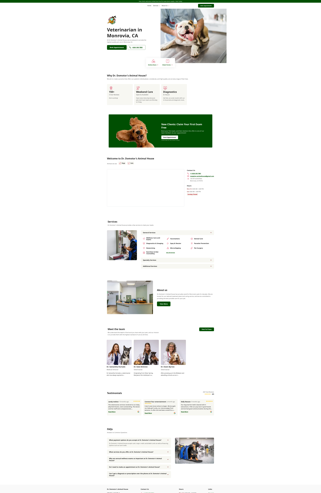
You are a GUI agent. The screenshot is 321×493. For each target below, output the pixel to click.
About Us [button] (165, 6)
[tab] (120, 258)
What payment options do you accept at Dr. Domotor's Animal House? (135, 440)
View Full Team (207, 329)
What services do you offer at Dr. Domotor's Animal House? (131, 452)
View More (164, 304)
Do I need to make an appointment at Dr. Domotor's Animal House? (134, 467)
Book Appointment (206, 5)
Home (149, 6)
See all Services (170, 252)
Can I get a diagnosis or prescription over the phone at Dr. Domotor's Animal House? (137, 475)
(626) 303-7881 (137, 47)
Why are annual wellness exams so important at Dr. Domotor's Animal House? (135, 459)
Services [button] (155, 6)
